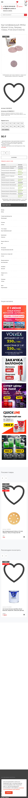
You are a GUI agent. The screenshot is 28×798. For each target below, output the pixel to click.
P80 (2, 123)
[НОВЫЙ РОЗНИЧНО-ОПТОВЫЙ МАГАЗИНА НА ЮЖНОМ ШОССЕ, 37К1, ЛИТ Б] (14, 21)
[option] (14, 317)
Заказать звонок (7, 10)
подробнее (3, 147)
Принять (8, 792)
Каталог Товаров (5, 797)
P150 (10, 123)
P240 (18, 123)
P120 (6, 123)
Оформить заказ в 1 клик (7, 161)
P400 (7, 126)
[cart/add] (24, 536)
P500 (11, 126)
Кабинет (20, 6)
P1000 (22, 126)
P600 (14, 126)
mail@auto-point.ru (9, 8)
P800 (18, 126)
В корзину (14, 157)
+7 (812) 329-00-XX (9, 6)
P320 (22, 123)
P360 (3, 126)
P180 (14, 123)
